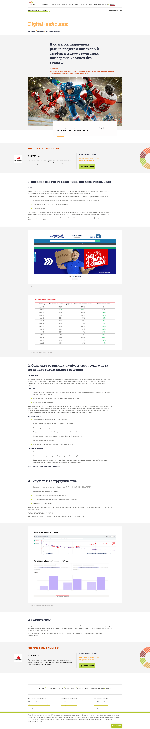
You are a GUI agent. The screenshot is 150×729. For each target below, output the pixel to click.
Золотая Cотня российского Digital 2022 (69, 698)
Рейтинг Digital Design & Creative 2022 (69, 704)
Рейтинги (45, 4)
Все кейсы (31, 31)
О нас (90, 4)
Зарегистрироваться (113, 10)
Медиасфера (34, 156)
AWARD (77, 4)
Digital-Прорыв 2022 (98, 708)
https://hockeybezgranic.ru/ (79, 73)
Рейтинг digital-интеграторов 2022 (101, 704)
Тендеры (64, 4)
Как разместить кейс (53, 31)
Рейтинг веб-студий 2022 (33, 701)
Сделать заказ (87, 166)
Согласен (116, 725)
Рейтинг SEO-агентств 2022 (66, 701)
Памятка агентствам (101, 4)
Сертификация (55, 4)
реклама (112, 4)
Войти (120, 10)
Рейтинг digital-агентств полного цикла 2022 (37, 708)
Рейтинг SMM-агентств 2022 (99, 701)
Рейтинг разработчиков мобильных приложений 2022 (39, 704)
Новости (84, 4)
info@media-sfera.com (86, 160)
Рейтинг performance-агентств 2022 (101, 698)
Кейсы (71, 4)
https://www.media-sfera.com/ (89, 158)
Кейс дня (40, 31)
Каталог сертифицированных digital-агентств (37, 698)
